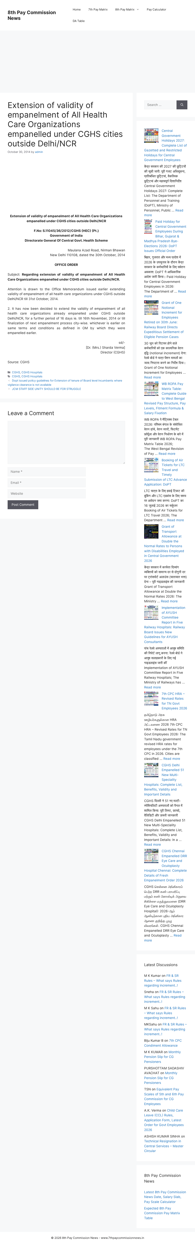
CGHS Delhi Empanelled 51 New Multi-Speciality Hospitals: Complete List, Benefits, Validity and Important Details (164, 779)
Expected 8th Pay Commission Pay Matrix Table (162, 1213)
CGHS (16, 372)
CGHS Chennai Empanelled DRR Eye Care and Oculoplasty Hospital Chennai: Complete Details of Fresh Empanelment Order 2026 (165, 865)
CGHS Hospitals (32, 372)
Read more (152, 377)
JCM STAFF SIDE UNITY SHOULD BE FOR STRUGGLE (46, 388)
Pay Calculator (156, 9)
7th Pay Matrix (98, 9)
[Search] (182, 105)
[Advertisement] (97, 57)
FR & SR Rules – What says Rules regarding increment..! (162, 980)
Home (77, 9)
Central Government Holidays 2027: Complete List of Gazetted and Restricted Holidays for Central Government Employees (165, 145)
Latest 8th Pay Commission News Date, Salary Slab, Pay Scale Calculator (165, 1197)
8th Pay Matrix (124, 9)
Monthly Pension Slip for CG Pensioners (162, 1057)
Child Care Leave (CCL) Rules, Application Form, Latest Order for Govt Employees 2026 (164, 1120)
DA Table (79, 21)
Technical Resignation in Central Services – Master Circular (163, 1146)
